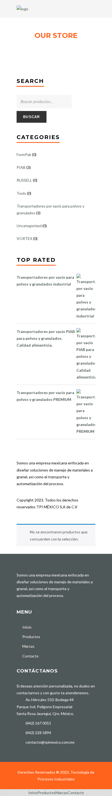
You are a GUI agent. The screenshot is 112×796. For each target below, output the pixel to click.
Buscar (31, 117)
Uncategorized (29, 225)
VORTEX (24, 238)
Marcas (28, 646)
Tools (21, 193)
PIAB (21, 167)
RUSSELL (24, 180)
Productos (31, 636)
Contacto (30, 656)
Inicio (27, 627)
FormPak (24, 154)
